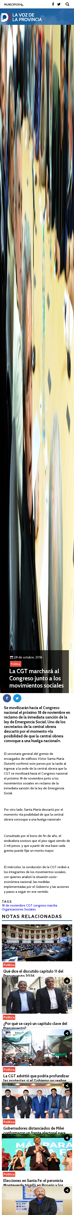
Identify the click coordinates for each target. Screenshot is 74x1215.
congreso (39, 905)
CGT (29, 905)
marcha (52, 905)
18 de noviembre (13, 905)
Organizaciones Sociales (19, 909)
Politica (15, 664)
